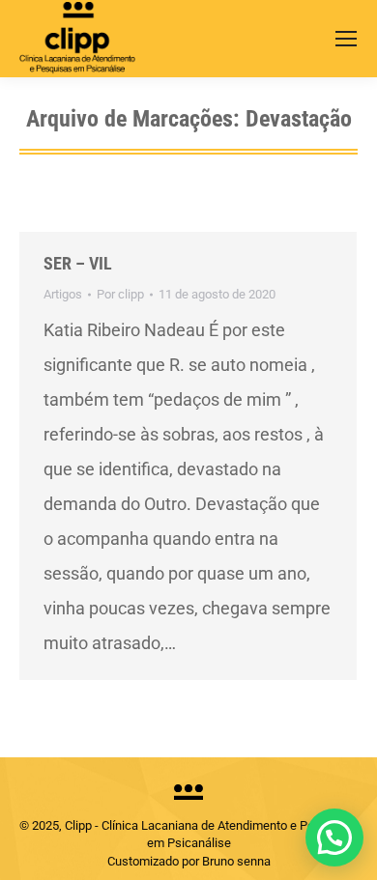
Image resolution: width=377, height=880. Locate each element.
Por (120, 294)
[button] (334, 837)
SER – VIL (78, 263)
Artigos (63, 294)
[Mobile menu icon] (346, 38)
